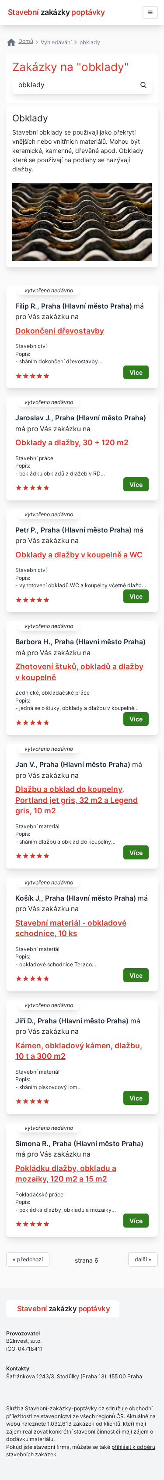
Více (136, 372)
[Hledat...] (143, 85)
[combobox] (72, 85)
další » (143, 1259)
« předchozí (28, 1259)
